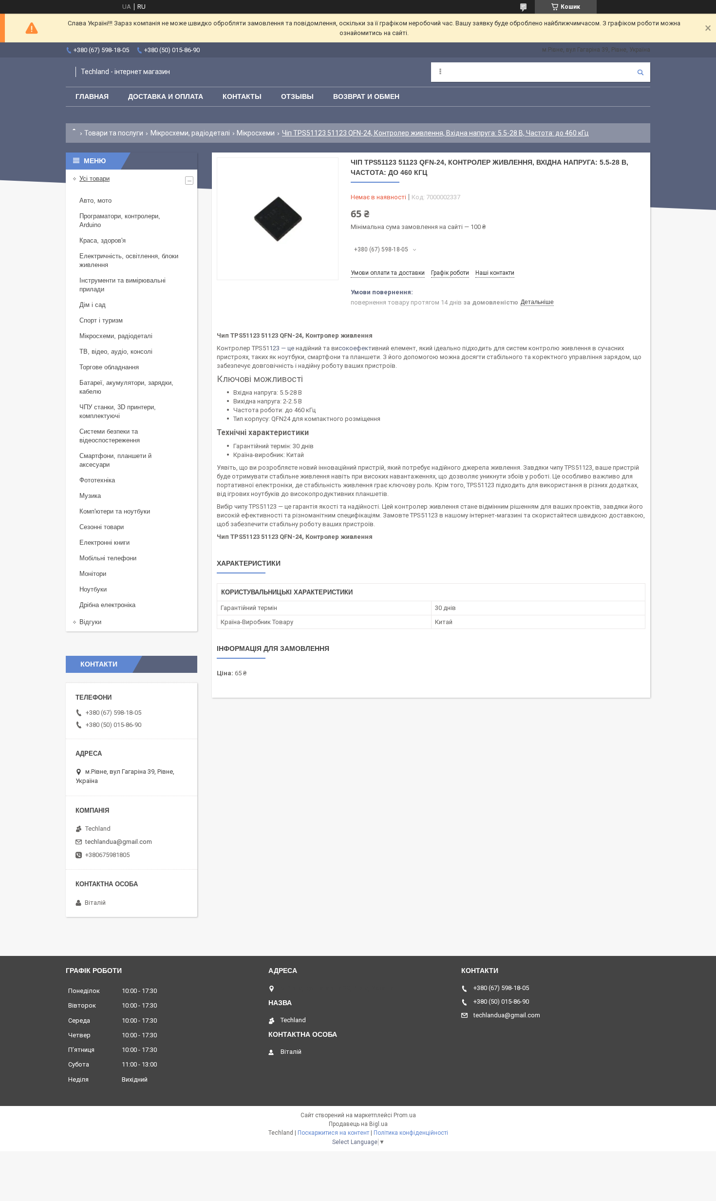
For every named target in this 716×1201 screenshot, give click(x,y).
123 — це (282, 348)
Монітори (92, 573)
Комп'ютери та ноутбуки (114, 511)
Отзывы (297, 96)
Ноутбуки (93, 589)
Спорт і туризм (101, 320)
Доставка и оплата (165, 96)
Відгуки (90, 622)
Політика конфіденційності (411, 1132)
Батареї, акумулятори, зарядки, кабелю (126, 387)
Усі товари (94, 178)
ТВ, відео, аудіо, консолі (115, 351)
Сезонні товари (101, 527)
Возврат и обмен (366, 96)
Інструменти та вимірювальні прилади (122, 285)
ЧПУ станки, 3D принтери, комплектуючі (117, 411)
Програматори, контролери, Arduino (119, 220)
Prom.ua (405, 1115)
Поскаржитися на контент (333, 1132)
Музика (90, 495)
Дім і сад (92, 304)
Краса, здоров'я (102, 240)
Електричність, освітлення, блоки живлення (128, 260)
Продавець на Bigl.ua (358, 1124)
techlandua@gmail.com (118, 841)
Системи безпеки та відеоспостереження (109, 436)
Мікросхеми (256, 133)
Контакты (242, 96)
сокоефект (355, 348)
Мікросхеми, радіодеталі (190, 133)
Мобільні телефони (107, 558)
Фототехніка (97, 480)
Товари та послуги (113, 133)
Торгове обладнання (109, 367)
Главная (92, 96)
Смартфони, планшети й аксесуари (115, 460)
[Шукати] (640, 72)
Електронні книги (104, 542)
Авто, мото (95, 200)
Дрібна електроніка (107, 605)
